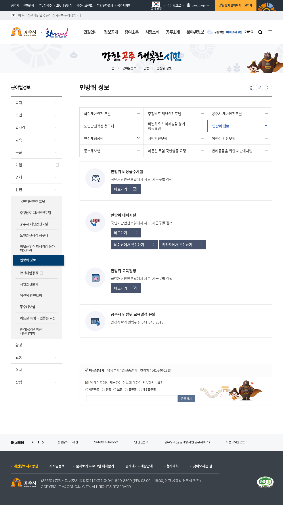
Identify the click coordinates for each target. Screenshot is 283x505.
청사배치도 (174, 466)
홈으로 (176, 5)
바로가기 (120, 189)
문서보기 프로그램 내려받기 (95, 466)
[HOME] (113, 68)
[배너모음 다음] (43, 442)
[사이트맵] (269, 32)
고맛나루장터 (64, 5)
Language (198, 5)
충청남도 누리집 (58, 442)
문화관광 (28, 5)
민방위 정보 (164, 68)
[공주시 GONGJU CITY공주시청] (23, 32)
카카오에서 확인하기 (177, 244)
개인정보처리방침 (26, 466)
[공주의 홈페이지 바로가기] (41, 27)
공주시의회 (123, 5)
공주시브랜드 (84, 5)
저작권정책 (56, 466)
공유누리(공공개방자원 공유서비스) (178, 442)
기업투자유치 (105, 5)
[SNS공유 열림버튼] (250, 87)
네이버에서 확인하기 (129, 244)
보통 (119, 389)
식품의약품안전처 (228, 442)
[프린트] (268, 87)
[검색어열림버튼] (260, 32)
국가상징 (156, 8)
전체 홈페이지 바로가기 (238, 5)
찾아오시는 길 (202, 466)
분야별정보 (129, 68)
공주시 (15, 5)
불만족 (132, 389)
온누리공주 (45, 5)
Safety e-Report (97, 442)
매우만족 (93, 389)
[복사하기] (259, 87)
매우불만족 (149, 389)
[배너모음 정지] (38, 442)
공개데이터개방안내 (139, 466)
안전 (146, 68)
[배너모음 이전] (33, 442)
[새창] (56, 29)
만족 (108, 389)
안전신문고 (132, 442)
